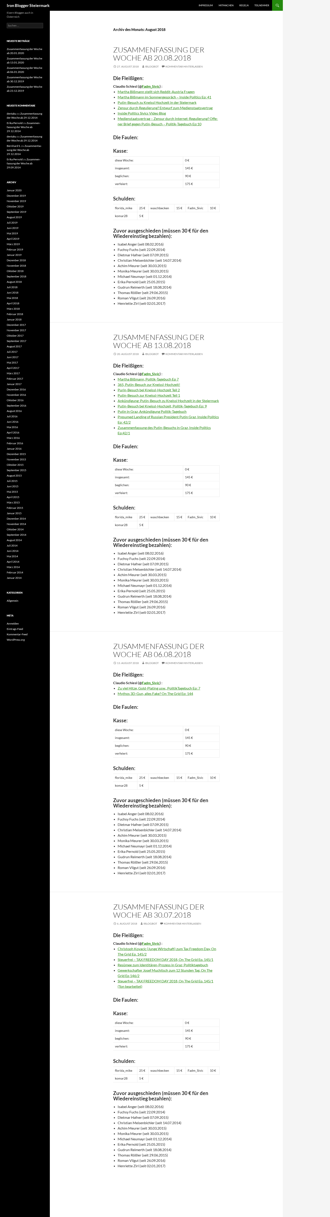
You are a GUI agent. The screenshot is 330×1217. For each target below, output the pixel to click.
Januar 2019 (14, 255)
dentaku (11, 113)
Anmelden (13, 623)
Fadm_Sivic (151, 86)
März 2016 (13, 438)
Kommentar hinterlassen (184, 66)
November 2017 (16, 330)
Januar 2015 (14, 513)
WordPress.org (16, 639)
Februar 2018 (15, 314)
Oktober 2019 (15, 206)
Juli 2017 (12, 351)
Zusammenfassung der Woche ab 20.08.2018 (158, 53)
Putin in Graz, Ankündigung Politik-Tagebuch (152, 411)
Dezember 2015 (16, 454)
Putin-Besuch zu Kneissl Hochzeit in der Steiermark (157, 102)
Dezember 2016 (16, 389)
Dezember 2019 (16, 195)
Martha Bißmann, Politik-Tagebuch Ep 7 (148, 379)
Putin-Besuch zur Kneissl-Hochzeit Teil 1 (149, 395)
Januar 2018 (14, 319)
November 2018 (16, 265)
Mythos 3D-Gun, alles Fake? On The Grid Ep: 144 (155, 693)
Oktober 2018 (15, 271)
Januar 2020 (14, 190)
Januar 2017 (14, 384)
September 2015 (16, 470)
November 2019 (16, 201)
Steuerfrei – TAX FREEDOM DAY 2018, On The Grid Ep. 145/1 (165, 959)
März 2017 (13, 373)
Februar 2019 (15, 249)
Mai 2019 (12, 233)
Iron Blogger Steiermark (28, 5)
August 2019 (14, 217)
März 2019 (13, 244)
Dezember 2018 (16, 260)
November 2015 (16, 459)
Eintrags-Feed (15, 629)
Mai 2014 (12, 556)
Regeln (244, 5)
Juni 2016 (12, 421)
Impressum (206, 5)
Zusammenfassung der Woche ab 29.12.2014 (23, 127)
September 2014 (16, 534)
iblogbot (152, 66)
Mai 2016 (12, 427)
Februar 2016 (15, 443)
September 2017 (16, 341)
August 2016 (14, 411)
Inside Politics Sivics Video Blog (142, 113)
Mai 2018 (12, 298)
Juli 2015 (12, 481)
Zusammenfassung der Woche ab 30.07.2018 (158, 910)
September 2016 (16, 405)
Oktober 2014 (15, 529)
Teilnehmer (261, 5)
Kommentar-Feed (17, 634)
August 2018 (14, 281)
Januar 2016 (14, 448)
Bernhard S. (14, 146)
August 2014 (14, 540)
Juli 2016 (12, 416)
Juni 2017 (12, 357)
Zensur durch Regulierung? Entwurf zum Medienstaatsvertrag (165, 108)
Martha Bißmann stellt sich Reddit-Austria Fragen (156, 91)
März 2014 (13, 567)
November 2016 (16, 394)
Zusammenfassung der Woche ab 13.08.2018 (158, 341)
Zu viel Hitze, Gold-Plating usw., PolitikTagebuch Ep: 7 (159, 688)
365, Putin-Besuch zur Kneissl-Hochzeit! (149, 384)
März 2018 (13, 308)
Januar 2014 (14, 577)
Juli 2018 (12, 287)
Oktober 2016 (15, 400)
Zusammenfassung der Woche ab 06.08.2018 (158, 650)
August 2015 (14, 475)
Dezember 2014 (16, 518)
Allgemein (12, 600)
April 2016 (13, 432)
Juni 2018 (12, 292)
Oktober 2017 (15, 335)
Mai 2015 (12, 491)
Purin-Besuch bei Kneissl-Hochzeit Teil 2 (149, 390)
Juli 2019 (12, 222)
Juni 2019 (12, 228)
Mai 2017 (12, 362)
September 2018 (16, 276)
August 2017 (14, 346)
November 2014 (16, 524)
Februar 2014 (15, 572)
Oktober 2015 (15, 464)
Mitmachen (226, 5)
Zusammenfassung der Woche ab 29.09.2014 (23, 163)
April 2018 (13, 303)
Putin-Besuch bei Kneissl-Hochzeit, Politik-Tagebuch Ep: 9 (162, 406)
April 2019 (13, 238)
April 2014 (13, 561)
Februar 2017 (15, 378)
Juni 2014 (12, 551)
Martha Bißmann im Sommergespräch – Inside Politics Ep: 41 (164, 97)
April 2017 (13, 368)
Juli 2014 (12, 545)
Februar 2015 (15, 507)
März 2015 (13, 502)
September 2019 (16, 211)
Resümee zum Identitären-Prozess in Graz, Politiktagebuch (163, 965)
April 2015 (13, 497)
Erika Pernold (15, 123)
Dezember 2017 (16, 325)
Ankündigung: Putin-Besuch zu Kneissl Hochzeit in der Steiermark (168, 400)
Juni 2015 (12, 486)
